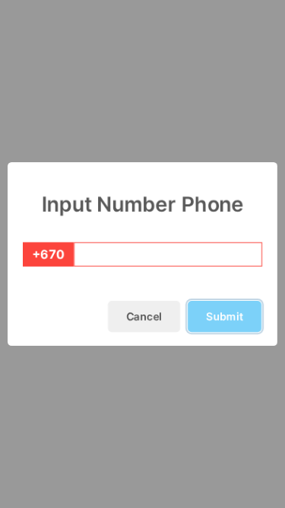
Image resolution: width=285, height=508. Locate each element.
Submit (224, 316)
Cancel (144, 316)
